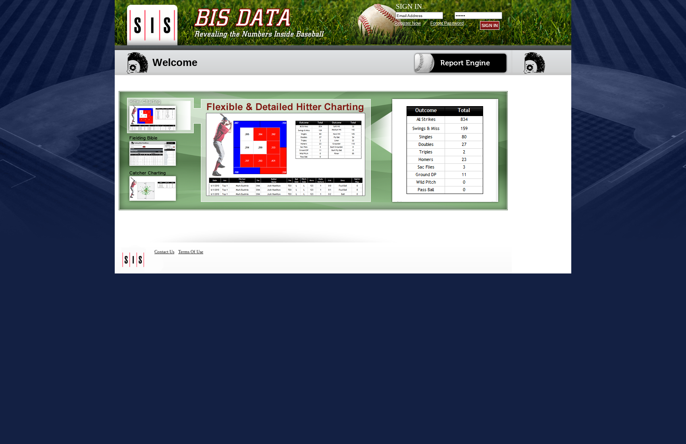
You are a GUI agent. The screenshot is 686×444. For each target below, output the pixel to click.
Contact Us (164, 251)
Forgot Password (447, 23)
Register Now (408, 23)
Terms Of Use (190, 251)
